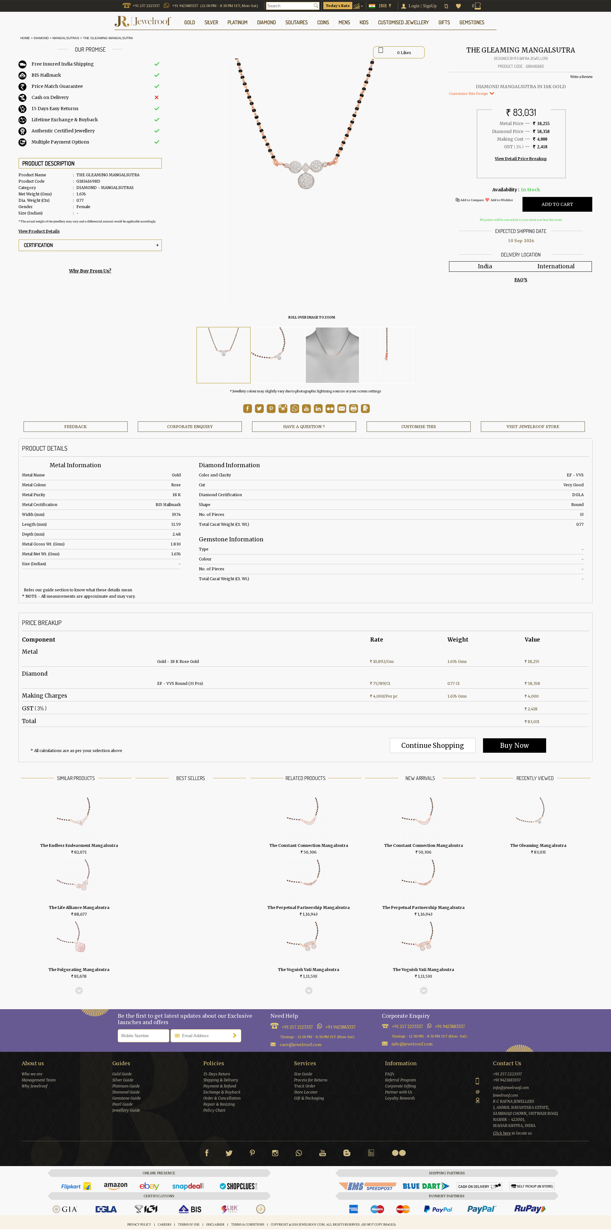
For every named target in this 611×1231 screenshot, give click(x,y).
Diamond (41, 38)
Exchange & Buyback (222, 1092)
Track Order (304, 1086)
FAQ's (389, 1074)
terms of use (189, 1224)
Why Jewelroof (34, 1086)
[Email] (341, 408)
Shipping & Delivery (220, 1080)
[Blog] (346, 1154)
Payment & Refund (219, 1086)
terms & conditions (247, 1224)
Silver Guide (122, 1080)
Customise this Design (469, 93)
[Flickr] (399, 1153)
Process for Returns (310, 1080)
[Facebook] (206, 1154)
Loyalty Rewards (400, 1098)
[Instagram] (275, 1154)
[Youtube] (306, 411)
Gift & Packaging (309, 1098)
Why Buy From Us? (90, 271)
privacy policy (139, 1224)
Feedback (75, 426)
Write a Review (581, 77)
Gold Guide (122, 1074)
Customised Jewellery (403, 22)
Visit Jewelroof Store (533, 426)
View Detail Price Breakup (521, 158)
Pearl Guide (122, 1104)
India (485, 266)
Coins (323, 22)
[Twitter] (229, 1154)
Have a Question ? (304, 426)
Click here (502, 1133)
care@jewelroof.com (300, 1044)
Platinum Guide (126, 1086)
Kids (364, 22)
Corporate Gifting (400, 1086)
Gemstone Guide (126, 1098)
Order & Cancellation (222, 1098)
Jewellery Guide (126, 1110)
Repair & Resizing (219, 1104)
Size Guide (303, 1074)
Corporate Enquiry (190, 426)
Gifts (444, 22)
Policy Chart (214, 1110)
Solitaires (296, 22)
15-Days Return (216, 1074)
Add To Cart (557, 204)
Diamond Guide (126, 1092)
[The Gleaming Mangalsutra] (223, 355)
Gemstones (472, 22)
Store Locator (306, 1092)
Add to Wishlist (502, 200)
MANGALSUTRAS (66, 38)
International (556, 266)
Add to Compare (472, 200)
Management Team (39, 1080)
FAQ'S (520, 280)
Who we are (32, 1074)
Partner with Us (398, 1092)
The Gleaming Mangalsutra (108, 38)
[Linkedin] (371, 1154)
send (236, 1035)
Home (24, 38)
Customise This (418, 426)
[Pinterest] (252, 1154)
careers (164, 1224)
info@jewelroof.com (412, 1044)
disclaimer (215, 1224)
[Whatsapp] (299, 1154)
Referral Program (400, 1080)
